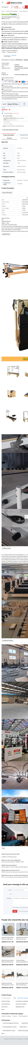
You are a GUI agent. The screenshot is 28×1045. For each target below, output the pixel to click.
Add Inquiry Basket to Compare (10, 129)
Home (3, 11)
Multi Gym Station (6, 1001)
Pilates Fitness (23, 1027)
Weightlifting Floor (20, 1007)
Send (15, 911)
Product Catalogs (23, 998)
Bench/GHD (4, 1007)
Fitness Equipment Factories (9, 1027)
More (3, 1033)
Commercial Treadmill (21, 1004)
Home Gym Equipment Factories (10, 1023)
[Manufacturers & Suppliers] (14, 2)
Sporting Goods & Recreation (12, 11)
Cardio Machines (6, 1004)
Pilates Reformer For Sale (9, 1030)
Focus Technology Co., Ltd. (19, 1038)
